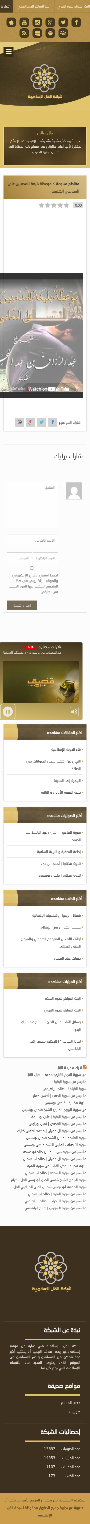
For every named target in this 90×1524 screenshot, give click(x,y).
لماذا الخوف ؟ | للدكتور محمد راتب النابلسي (55, 1045)
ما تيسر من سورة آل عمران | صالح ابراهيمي (54, 1158)
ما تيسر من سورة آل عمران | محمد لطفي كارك (51, 1130)
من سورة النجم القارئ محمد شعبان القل (56, 1074)
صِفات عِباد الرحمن (67, 958)
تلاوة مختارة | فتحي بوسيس (60, 875)
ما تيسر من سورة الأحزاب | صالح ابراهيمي (55, 1201)
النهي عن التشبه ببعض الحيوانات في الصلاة (53, 765)
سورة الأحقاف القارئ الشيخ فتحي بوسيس (55, 1144)
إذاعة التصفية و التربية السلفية (59, 851)
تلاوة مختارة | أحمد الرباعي (61, 863)
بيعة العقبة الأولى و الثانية (61, 792)
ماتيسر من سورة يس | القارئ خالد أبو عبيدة (54, 1151)
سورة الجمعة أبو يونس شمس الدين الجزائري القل (50, 1186)
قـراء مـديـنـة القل (69, 1067)
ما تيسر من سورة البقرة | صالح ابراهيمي (57, 1194)
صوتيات (74, 1411)
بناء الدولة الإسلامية (66, 749)
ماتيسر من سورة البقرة (70, 1081)
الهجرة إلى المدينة (67, 780)
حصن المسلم (70, 1402)
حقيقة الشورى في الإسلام (60, 927)
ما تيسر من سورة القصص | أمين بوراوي (57, 1123)
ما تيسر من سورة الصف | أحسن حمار (59, 1095)
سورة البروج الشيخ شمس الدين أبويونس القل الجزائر (48, 1179)
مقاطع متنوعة (67, 183)
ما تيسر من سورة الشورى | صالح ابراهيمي (55, 1208)
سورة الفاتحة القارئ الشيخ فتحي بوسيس (56, 1137)
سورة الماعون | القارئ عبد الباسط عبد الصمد (53, 836)
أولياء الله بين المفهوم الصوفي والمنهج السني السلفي (51, 943)
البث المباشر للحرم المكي (62, 998)
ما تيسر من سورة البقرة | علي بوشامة (58, 1116)
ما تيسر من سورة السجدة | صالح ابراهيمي (55, 1172)
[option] (45, 142)
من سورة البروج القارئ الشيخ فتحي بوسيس (54, 1109)
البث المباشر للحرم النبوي (62, 1010)
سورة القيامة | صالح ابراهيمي (64, 1088)
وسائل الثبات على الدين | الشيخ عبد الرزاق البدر (50, 1026)
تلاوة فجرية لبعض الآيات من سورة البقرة (56, 1165)
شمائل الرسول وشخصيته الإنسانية (56, 915)
